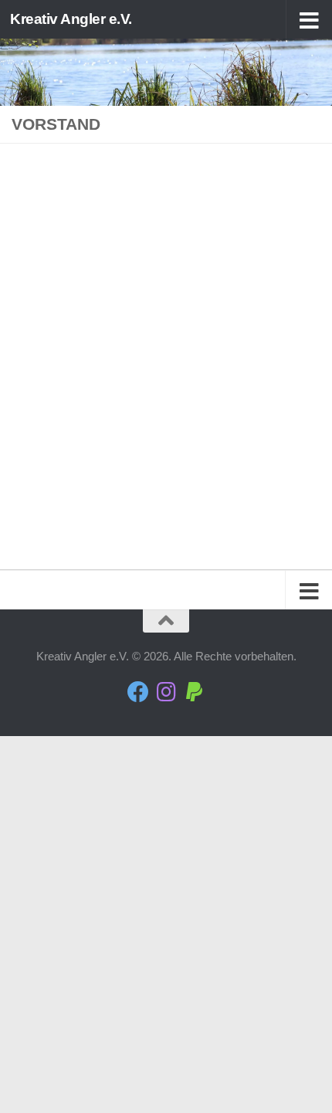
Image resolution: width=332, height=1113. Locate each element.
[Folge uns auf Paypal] (194, 692)
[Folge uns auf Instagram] (166, 692)
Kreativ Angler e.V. (71, 19)
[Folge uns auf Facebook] (138, 692)
